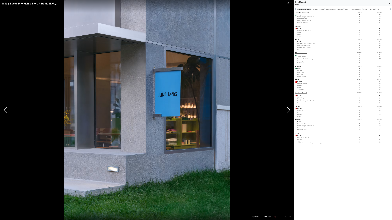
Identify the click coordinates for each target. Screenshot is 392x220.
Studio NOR (47, 3)
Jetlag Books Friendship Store (20, 3)
